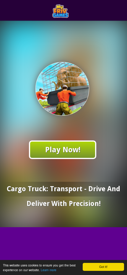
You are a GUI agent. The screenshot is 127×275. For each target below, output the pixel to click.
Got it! (103, 266)
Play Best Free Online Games (74, 10)
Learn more (48, 270)
